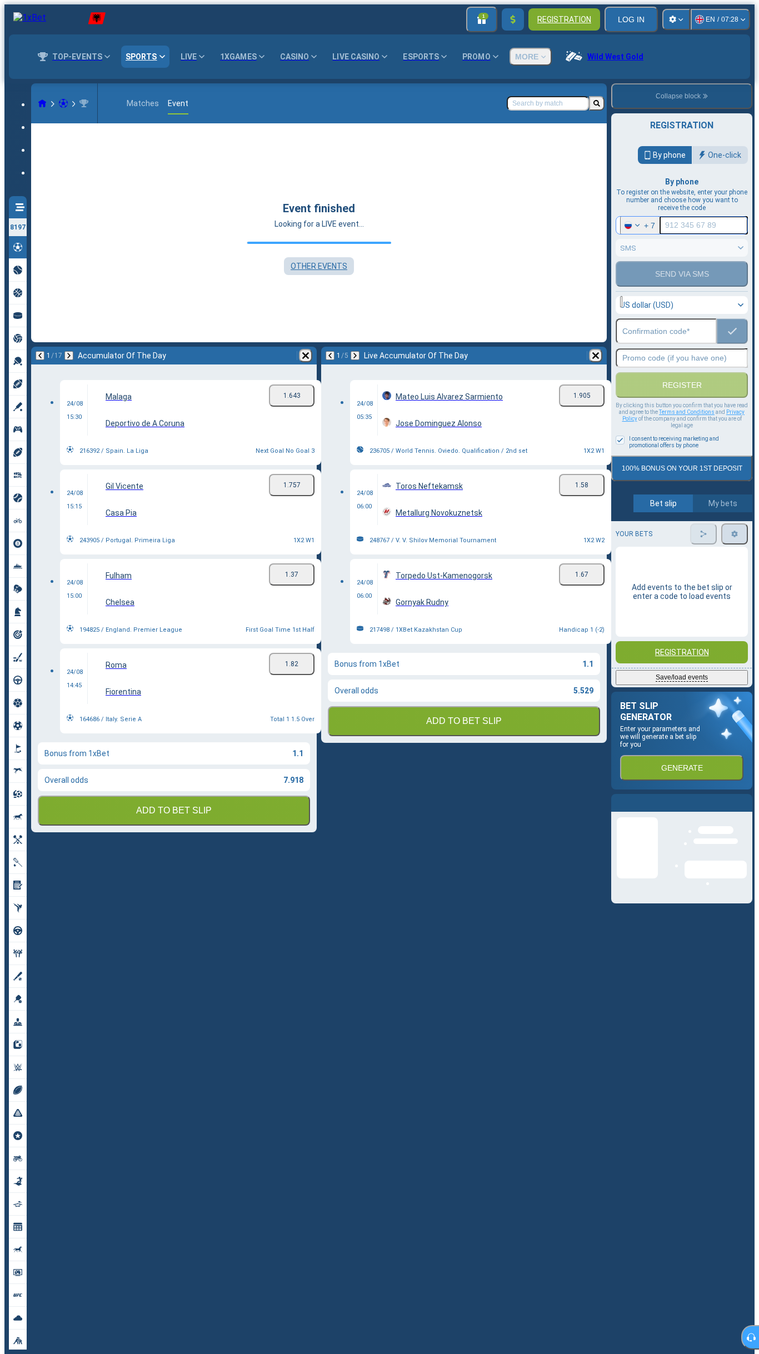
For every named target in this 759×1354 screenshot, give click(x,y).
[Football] (63, 103)
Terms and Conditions (687, 412)
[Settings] (676, 19)
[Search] (597, 103)
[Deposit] (513, 19)
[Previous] (40, 355)
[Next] (68, 355)
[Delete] (305, 355)
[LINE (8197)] (42, 103)
